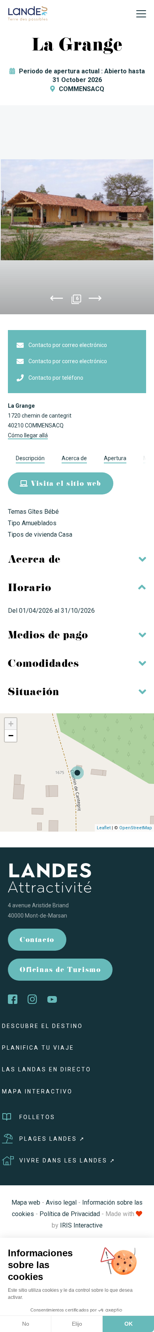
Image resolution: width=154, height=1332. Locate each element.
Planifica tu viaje (38, 1048)
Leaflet (104, 827)
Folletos (37, 1117)
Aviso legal (61, 1202)
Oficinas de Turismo (60, 970)
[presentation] (56, 299)
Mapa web (25, 1202)
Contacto (37, 940)
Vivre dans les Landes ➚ (67, 1160)
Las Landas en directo (46, 1069)
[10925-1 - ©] (77, 209)
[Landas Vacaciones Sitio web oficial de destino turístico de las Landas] (27, 13)
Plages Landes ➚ (52, 1139)
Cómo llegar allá (28, 435)
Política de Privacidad (69, 1214)
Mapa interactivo (37, 1091)
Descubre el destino (42, 1026)
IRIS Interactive (81, 1225)
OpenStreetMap (135, 827)
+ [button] (10, 724)
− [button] (10, 736)
